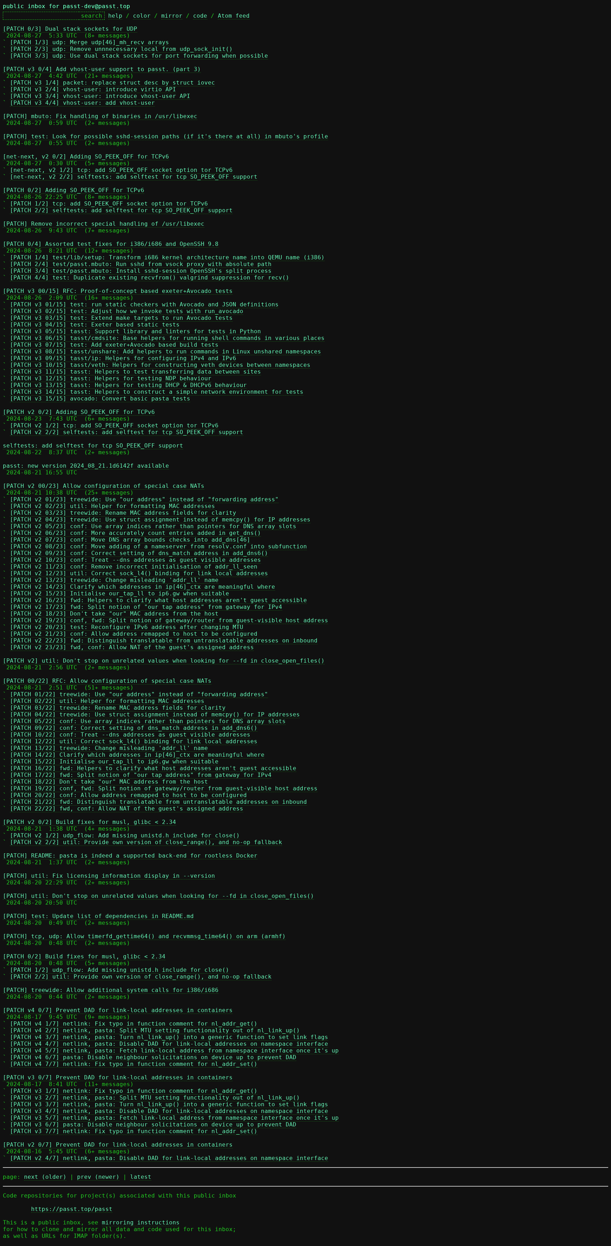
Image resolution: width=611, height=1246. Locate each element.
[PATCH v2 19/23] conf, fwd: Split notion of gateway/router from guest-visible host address (169, 620)
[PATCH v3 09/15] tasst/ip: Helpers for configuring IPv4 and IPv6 (123, 358)
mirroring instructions (141, 1222)
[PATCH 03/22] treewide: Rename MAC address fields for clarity (118, 707)
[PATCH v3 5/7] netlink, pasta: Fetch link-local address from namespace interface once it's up (174, 1117)
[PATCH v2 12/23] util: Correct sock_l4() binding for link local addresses (139, 573)
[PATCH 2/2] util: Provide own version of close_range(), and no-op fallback (141, 976)
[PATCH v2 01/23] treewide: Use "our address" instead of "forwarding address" (144, 499)
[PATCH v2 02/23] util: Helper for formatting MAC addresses (112, 506)
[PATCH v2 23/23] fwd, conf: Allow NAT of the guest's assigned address (132, 647)
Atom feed (234, 15)
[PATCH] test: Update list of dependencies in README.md (98, 916)
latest (140, 1176)
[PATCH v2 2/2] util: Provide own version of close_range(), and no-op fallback (146, 842)
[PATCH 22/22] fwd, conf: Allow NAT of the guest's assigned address (126, 808)
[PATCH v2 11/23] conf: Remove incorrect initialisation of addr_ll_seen (133, 566)
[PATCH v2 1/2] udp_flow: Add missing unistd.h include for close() (125, 835)
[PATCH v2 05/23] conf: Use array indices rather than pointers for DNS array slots (153, 526)
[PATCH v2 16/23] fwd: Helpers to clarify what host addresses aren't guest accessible (158, 600)
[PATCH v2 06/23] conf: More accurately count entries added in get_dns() (135, 533)
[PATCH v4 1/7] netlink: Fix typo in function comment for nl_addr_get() (133, 1023)
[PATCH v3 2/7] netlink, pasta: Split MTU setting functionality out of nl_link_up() (155, 1097)
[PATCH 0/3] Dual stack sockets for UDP (70, 28)
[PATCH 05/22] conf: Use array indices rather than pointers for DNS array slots (148, 721)
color (142, 15)
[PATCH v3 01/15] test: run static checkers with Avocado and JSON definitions (144, 304)
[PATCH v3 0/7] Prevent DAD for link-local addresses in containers (118, 1077)
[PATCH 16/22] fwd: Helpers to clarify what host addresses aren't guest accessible (153, 768)
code (200, 15)
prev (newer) (98, 1176)
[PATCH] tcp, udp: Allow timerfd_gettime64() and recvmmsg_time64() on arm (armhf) (144, 936)
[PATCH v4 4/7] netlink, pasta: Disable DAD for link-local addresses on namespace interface (169, 1043)
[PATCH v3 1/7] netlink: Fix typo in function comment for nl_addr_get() (133, 1091)
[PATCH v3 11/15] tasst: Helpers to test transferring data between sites (135, 371)
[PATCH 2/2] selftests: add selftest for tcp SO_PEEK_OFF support (121, 210)
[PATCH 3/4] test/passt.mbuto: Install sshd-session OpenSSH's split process (141, 270)
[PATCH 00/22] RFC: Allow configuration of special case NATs (107, 680)
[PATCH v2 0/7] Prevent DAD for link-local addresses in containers (118, 1144)
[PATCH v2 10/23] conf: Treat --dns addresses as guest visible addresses (135, 559)
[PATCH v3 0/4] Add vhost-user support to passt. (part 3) (102, 69)
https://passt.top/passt (71, 1209)
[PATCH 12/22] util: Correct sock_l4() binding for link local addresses (133, 741)
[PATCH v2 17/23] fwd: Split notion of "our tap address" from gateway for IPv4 (146, 607)
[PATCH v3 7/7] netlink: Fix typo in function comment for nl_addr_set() (133, 1131)
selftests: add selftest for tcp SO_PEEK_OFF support (93, 445)
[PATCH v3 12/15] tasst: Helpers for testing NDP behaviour (110, 378)
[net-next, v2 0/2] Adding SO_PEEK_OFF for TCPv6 (86, 156)
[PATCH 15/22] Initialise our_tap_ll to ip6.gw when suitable (114, 761)
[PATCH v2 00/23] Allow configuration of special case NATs (103, 486)
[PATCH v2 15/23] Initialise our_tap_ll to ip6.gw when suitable (119, 593)
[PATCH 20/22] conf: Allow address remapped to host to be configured (128, 795)
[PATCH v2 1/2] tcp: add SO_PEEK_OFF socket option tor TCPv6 (114, 425)
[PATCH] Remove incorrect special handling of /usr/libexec (103, 223)
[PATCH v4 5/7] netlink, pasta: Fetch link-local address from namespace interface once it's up (174, 1050)
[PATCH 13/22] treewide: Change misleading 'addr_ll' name (109, 748)
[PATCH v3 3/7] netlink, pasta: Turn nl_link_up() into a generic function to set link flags (169, 1104)
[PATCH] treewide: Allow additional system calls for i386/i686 (111, 990)
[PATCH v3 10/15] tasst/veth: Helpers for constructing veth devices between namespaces (160, 365)
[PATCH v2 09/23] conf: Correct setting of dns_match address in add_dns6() (139, 553)
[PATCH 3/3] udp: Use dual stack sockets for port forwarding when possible (139, 55)
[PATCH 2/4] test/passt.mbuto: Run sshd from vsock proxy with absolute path (141, 264)
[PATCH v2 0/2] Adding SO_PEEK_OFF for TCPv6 (79, 412)
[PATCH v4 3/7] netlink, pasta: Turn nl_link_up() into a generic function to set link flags (169, 1037)
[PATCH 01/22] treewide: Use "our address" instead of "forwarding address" (139, 694)
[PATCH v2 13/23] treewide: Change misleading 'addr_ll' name (114, 580)
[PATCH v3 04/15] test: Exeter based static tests (95, 324)
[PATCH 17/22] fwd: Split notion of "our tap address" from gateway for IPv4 (141, 775)
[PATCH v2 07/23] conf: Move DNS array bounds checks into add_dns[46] (130, 539)
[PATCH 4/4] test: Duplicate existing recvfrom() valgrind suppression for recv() (149, 277)
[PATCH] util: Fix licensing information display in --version (109, 875)
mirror (171, 15)
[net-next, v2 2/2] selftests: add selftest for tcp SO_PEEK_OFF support (133, 176)
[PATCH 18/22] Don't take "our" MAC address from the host (109, 781)
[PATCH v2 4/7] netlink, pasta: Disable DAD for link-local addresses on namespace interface (169, 1158)
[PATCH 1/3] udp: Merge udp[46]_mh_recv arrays (89, 42)
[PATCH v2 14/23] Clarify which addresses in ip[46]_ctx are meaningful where (142, 586)
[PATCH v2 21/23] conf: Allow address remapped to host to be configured (133, 633)
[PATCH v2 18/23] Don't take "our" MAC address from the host (114, 613)
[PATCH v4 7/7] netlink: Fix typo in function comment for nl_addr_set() (133, 1064)
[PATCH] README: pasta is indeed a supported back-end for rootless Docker (130, 855)
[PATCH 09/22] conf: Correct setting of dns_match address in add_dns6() (133, 728)
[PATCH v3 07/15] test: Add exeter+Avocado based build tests (114, 344)
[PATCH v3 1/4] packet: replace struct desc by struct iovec (112, 82)
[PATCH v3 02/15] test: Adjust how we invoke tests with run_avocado (126, 311)
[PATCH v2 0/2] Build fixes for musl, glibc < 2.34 (89, 822)
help (115, 15)
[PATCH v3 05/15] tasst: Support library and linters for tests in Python (135, 331)
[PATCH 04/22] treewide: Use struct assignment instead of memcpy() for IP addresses (155, 714)
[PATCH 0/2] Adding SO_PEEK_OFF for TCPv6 (73, 190)
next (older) (45, 1176)
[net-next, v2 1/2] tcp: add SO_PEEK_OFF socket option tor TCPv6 (121, 170)
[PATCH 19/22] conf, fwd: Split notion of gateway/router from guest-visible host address (164, 788)
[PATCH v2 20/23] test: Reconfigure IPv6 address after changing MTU (126, 627)
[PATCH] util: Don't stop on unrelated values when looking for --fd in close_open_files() (158, 896)
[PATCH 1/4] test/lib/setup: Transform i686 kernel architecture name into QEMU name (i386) (167, 257)
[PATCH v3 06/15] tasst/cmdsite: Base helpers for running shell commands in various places (167, 338)
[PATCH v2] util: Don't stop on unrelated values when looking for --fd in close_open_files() (164, 660)
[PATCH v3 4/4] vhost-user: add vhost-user (82, 102)
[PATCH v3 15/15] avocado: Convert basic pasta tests (100, 398)
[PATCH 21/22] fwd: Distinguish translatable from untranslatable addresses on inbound (158, 801)
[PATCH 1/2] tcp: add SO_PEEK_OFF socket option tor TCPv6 (109, 203)
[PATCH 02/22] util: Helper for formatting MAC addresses (107, 701)
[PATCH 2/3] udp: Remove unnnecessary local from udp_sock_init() (121, 49)
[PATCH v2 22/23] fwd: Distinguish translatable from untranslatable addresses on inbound (164, 640)
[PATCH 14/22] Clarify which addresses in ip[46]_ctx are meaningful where (137, 754)
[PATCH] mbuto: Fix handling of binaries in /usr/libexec (100, 116)
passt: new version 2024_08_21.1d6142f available (86, 465)
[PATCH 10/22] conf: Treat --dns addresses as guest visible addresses (130, 734)
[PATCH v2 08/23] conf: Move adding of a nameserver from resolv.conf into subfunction (158, 546)
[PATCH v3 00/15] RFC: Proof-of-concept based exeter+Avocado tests (118, 291)
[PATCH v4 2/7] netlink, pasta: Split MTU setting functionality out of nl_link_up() (155, 1030)
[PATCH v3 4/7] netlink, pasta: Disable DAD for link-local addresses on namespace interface (169, 1111)
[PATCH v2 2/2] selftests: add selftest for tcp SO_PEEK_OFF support (126, 432)
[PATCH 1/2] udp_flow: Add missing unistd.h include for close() (119, 970)
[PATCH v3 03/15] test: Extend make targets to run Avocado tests (121, 318)
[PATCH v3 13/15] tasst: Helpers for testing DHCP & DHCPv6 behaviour (128, 385)
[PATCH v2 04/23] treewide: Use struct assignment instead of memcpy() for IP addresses (160, 519)
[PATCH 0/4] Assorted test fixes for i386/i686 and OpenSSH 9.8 (111, 244)
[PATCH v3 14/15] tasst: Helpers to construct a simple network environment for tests (156, 391)
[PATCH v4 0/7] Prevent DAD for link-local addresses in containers (118, 1010)
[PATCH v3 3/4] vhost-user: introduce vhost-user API (100, 96)
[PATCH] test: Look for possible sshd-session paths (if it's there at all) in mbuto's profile (165, 136)
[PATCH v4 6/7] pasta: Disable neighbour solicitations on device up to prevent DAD (153, 1057)
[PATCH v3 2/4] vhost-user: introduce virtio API (93, 89)
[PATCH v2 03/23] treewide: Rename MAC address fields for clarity (123, 512)
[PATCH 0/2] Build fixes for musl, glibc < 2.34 (84, 956)
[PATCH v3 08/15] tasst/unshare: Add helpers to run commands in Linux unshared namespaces (165, 351)
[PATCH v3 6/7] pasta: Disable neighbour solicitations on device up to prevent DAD (153, 1124)
